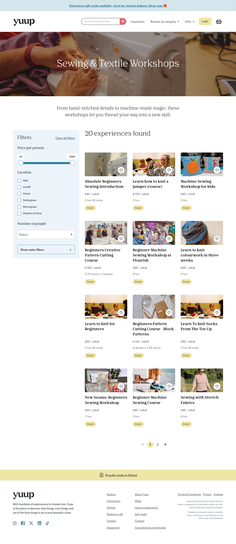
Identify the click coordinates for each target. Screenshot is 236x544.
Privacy (207, 494)
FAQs (138, 501)
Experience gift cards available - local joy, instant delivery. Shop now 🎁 (118, 5)
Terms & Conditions (189, 494)
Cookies (218, 494)
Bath (25, 180)
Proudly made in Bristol (121, 475)
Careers (111, 521)
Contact (139, 521)
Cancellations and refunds (150, 528)
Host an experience (146, 508)
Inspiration (138, 21)
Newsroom (113, 528)
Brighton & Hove (32, 213)
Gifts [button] (188, 21)
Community (113, 501)
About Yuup (141, 494)
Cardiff (27, 187)
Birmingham (30, 207)
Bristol (26, 193)
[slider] (20, 162)
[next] (165, 445)
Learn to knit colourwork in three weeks (200, 256)
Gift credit (141, 514)
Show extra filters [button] (32, 249)
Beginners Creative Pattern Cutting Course (103, 256)
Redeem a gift (115, 514)
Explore (111, 494)
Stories (111, 508)
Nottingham (30, 200)
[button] (103, 21)
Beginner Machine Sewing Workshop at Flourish (152, 256)
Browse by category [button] (163, 21)
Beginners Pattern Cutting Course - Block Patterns (153, 329)
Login (205, 21)
